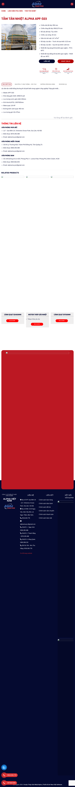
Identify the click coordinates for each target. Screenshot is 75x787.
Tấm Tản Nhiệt (30, 11)
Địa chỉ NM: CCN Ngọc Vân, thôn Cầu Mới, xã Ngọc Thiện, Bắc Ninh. (27, 512)
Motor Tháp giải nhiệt (37, 314)
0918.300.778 (26, 518)
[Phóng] (4, 48)
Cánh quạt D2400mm (12, 314)
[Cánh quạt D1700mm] (62, 244)
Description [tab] (6, 84)
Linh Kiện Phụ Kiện (15, 11)
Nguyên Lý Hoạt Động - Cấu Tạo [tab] (25, 84)
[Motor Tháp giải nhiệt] (37, 244)
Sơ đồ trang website (26, 553)
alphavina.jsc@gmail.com (27, 524)
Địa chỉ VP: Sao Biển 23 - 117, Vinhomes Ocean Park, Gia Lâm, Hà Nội (28, 503)
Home (3, 11)
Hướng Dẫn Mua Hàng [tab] (47, 84)
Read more (12, 320)
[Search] (72, 4)
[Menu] (3, 4)
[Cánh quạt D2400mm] (12, 244)
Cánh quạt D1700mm (62, 314)
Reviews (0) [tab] (63, 84)
